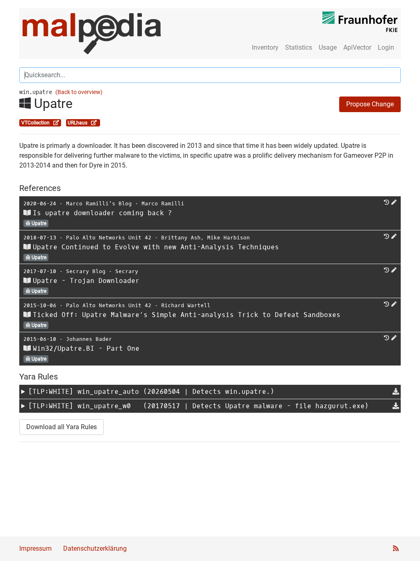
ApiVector (357, 47)
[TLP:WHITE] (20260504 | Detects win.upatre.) (151, 391)
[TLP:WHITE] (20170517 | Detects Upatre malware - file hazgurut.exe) (198, 406)
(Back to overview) (79, 92)
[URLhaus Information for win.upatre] (94, 123)
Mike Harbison (228, 237)
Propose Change (370, 104)
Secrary (126, 271)
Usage (328, 47)
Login (386, 47)
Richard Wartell (185, 305)
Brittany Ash (181, 237)
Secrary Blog (85, 271)
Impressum (35, 548)
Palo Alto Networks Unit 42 (108, 237)
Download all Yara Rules (61, 427)
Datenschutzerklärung (95, 548)
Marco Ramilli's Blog (99, 203)
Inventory (265, 47)
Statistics (298, 47)
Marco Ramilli (163, 203)
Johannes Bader (89, 339)
